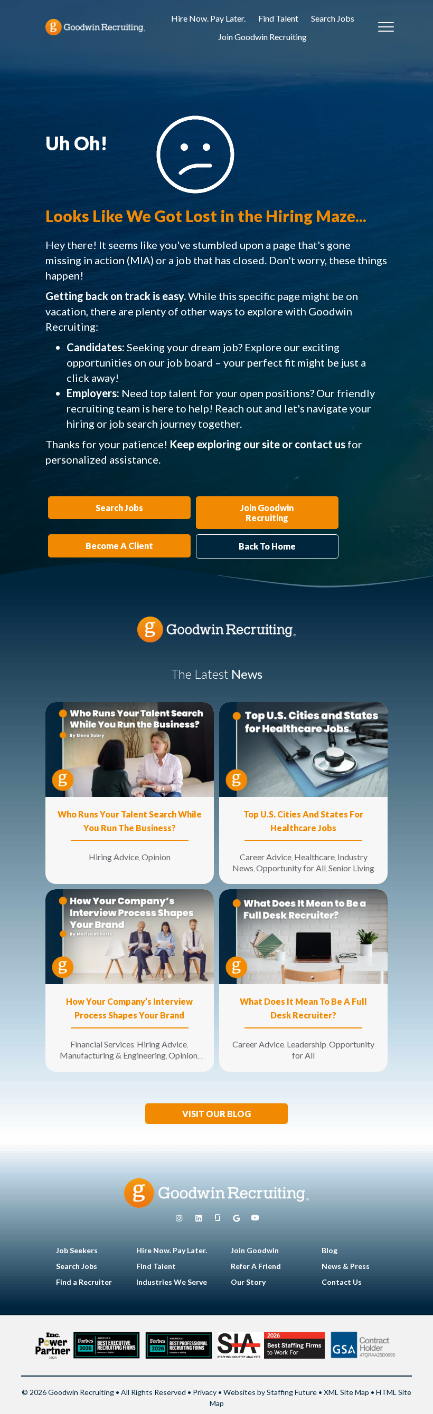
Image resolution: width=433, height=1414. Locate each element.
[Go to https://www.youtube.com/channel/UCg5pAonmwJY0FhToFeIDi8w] (255, 1218)
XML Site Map (346, 1392)
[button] (216, 1113)
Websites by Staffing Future (270, 1392)
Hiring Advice (114, 857)
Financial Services (102, 1044)
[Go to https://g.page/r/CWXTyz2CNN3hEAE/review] (236, 1218)
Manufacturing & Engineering (113, 1055)
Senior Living (351, 868)
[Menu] (386, 27)
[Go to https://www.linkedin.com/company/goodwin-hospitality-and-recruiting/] (198, 1218)
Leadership (306, 1044)
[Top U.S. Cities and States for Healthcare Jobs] (303, 748)
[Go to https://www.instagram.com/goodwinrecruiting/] (179, 1218)
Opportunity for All (291, 868)
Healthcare (314, 857)
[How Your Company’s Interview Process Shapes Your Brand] (129, 935)
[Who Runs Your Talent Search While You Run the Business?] (129, 748)
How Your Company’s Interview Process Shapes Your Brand (129, 1008)
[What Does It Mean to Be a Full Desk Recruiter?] (303, 935)
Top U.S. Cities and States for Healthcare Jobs (303, 821)
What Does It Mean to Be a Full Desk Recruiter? (303, 1008)
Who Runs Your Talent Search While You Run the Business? (130, 821)
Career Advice (265, 857)
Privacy (204, 1392)
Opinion (156, 857)
